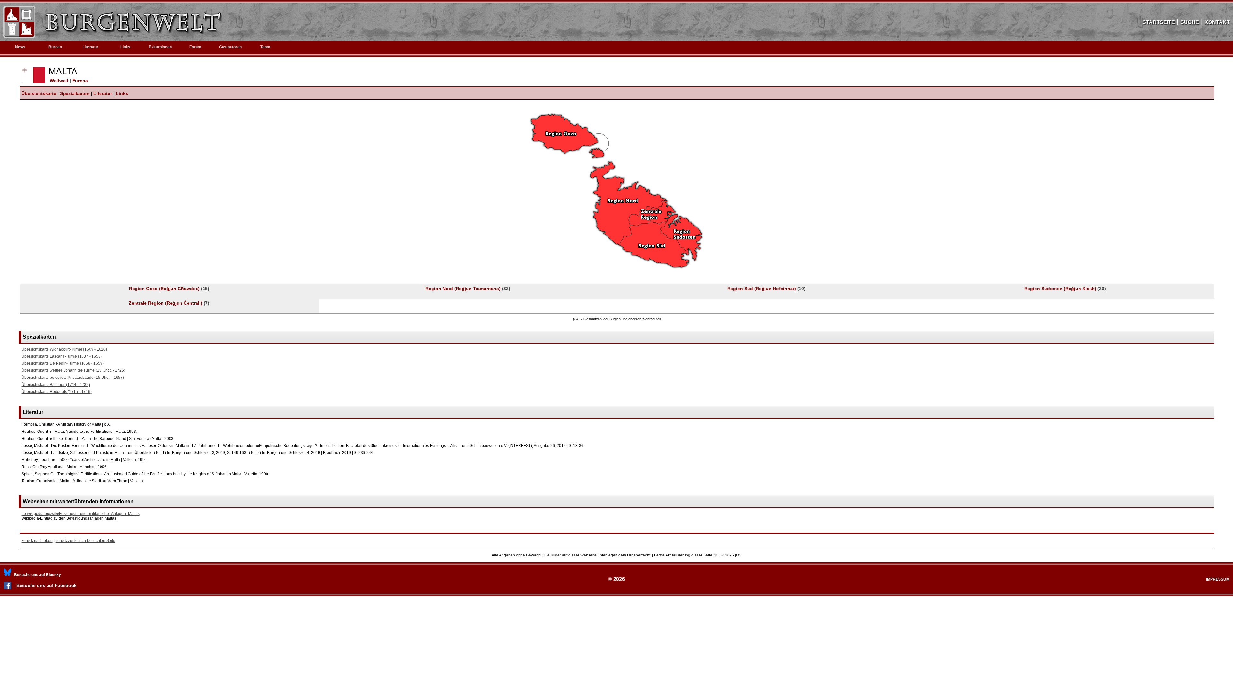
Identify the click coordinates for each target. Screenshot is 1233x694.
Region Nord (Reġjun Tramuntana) (467, 288)
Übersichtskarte (39, 93)
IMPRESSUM (1217, 579)
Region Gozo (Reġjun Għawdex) (169, 288)
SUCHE (1189, 22)
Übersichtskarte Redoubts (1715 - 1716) (57, 391)
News (20, 47)
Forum (195, 47)
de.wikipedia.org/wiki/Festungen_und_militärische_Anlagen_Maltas (81, 514)
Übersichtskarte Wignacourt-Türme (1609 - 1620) (64, 349)
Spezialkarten (75, 93)
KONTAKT (1217, 22)
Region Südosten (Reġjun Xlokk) (1065, 288)
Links (125, 47)
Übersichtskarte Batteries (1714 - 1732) (56, 384)
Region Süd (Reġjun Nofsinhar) (766, 288)
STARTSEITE (1158, 22)
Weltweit (58, 80)
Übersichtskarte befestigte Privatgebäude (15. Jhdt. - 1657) (73, 377)
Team (265, 47)
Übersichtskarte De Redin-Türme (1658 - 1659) (63, 363)
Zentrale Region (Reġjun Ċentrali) (169, 303)
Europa (80, 80)
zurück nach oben (37, 540)
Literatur (102, 93)
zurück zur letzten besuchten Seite (85, 540)
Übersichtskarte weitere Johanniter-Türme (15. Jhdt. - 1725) (73, 370)
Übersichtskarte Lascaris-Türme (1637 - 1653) (62, 356)
